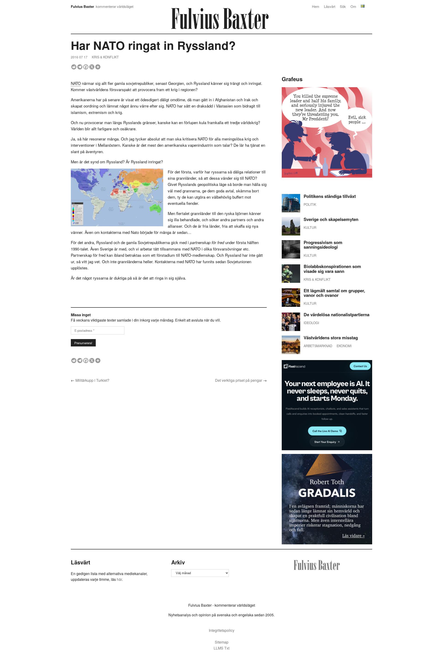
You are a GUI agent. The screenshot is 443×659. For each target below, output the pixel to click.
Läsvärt (329, 6)
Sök (343, 6)
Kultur (310, 227)
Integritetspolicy (221, 630)
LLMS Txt (221, 648)
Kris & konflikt (105, 57)
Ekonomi (344, 345)
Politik (310, 204)
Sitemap (221, 642)
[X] (91, 66)
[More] (97, 66)
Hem (315, 6)
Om (353, 6)
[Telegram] (79, 66)
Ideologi (311, 322)
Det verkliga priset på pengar (238, 380)
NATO (76, 83)
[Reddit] (73, 66)
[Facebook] (85, 66)
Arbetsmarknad (318, 345)
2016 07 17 (79, 57)
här (119, 579)
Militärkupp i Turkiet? (92, 380)
